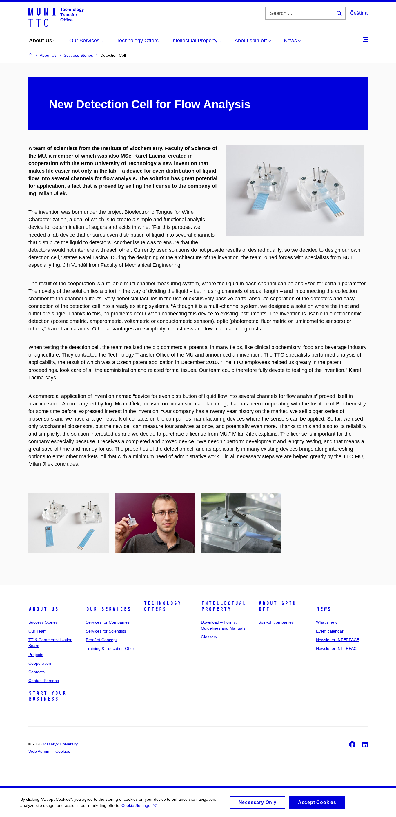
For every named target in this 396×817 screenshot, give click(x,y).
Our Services (108, 609)
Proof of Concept (101, 639)
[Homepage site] (56, 17)
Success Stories (43, 622)
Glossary (209, 637)
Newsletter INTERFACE (337, 639)
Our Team (37, 631)
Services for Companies (108, 622)
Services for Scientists (106, 631)
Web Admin (38, 751)
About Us (43, 609)
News (323, 609)
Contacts (36, 672)
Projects (35, 654)
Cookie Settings (135, 805)
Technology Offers (162, 606)
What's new (326, 622)
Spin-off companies (276, 622)
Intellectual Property (223, 606)
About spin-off (279, 606)
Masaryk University (60, 744)
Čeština (359, 13)
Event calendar (330, 631)
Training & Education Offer (110, 648)
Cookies (62, 751)
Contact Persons (43, 680)
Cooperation (39, 663)
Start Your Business (47, 696)
